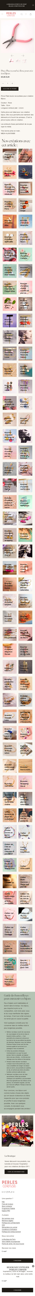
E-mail (4, 1281)
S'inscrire (17, 1290)
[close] (33, 1266)
